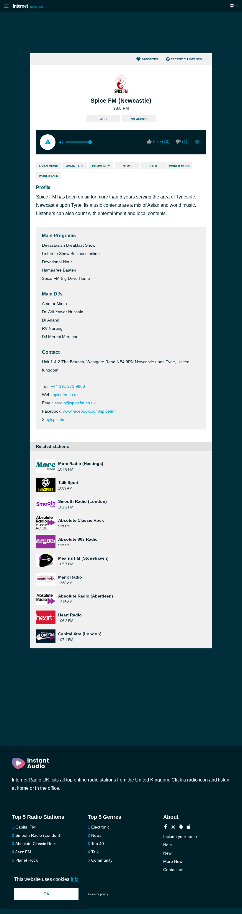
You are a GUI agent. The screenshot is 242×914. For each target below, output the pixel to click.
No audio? (139, 119)
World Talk (48, 175)
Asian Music (48, 166)
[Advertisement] (121, 32)
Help (167, 844)
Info (75, 879)
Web (103, 119)
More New (172, 861)
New (167, 853)
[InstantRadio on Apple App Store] (188, 827)
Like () (161, 141)
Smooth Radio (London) (37, 835)
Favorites (150, 59)
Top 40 (97, 843)
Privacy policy (98, 894)
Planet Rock (26, 860)
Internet (28, 6)
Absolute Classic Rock (36, 843)
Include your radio (180, 836)
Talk (153, 166)
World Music (179, 166)
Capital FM (25, 827)
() (184, 141)
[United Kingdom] (234, 5)
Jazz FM (23, 852)
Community (101, 166)
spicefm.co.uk (66, 394)
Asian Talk (75, 166)
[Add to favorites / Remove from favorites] (197, 143)
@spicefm (56, 419)
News (127, 166)
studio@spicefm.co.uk (75, 403)
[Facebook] (165, 827)
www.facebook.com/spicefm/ (89, 411)
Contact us (173, 869)
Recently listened (186, 59)
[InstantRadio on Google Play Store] (181, 827)
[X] (173, 827)
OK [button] (46, 894)
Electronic (100, 827)
